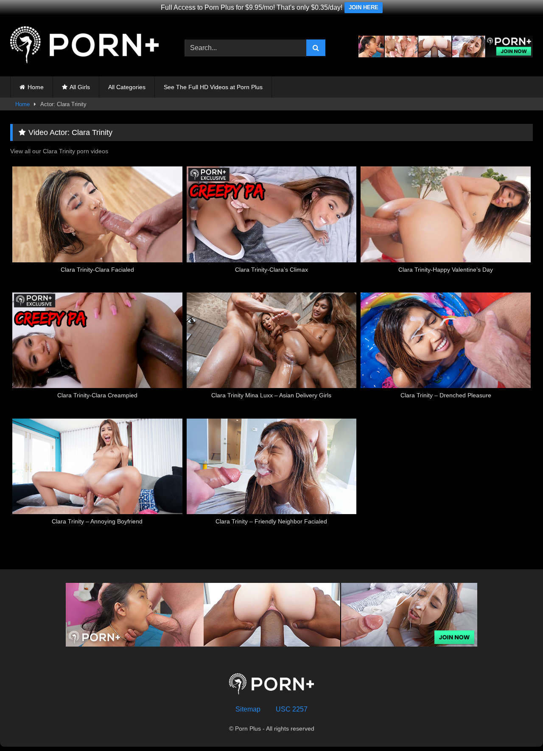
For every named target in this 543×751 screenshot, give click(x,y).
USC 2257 (292, 709)
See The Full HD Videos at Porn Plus (213, 87)
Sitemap (247, 709)
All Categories (127, 87)
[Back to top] (516, 725)
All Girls (80, 87)
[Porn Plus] (84, 46)
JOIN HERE (363, 7)
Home (36, 87)
